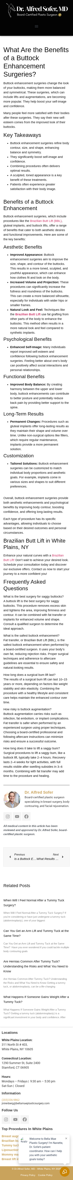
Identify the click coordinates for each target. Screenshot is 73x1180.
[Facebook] (26, 816)
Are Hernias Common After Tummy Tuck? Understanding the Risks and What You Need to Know (35, 966)
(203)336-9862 (11, 1100)
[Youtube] (17, 816)
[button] (36, 26)
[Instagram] (7, 816)
